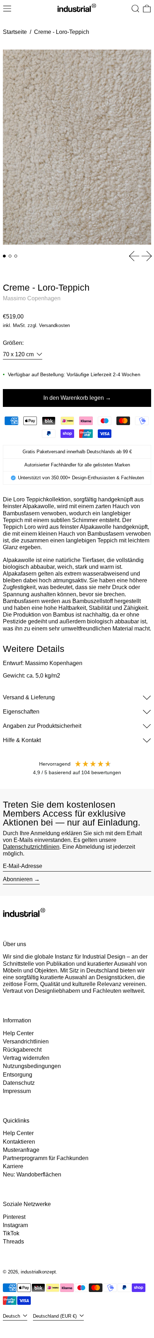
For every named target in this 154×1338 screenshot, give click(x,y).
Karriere (13, 1166)
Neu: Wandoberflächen (32, 1174)
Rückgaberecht (22, 1050)
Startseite (15, 32)
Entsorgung (17, 1075)
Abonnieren (18, 879)
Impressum (17, 1091)
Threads (13, 1242)
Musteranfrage (21, 1150)
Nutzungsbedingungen (32, 1066)
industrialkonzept (38, 1272)
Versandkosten (54, 325)
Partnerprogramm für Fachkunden (45, 1158)
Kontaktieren (19, 1142)
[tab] (4, 256)
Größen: (13, 343)
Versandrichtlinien (26, 1041)
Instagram (15, 1225)
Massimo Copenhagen (32, 298)
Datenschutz (19, 1083)
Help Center (18, 1033)
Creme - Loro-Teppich (61, 32)
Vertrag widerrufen (26, 1058)
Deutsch (12, 1316)
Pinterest (14, 1217)
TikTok (11, 1233)
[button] (135, 8)
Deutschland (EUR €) (55, 1316)
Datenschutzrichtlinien (31, 847)
